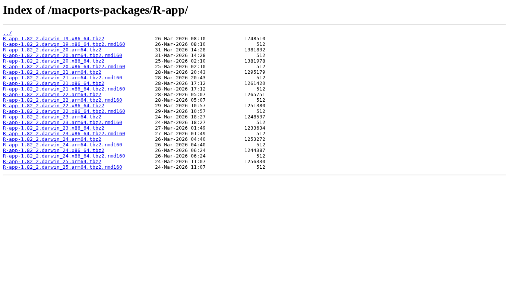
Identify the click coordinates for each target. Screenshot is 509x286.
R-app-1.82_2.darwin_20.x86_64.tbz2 (53, 61)
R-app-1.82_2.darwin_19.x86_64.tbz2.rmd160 (64, 44)
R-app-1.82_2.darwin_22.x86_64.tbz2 (53, 105)
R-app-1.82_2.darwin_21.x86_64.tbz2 (53, 83)
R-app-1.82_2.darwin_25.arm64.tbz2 (52, 161)
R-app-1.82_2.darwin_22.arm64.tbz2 (52, 94)
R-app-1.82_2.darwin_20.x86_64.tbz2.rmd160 (64, 66)
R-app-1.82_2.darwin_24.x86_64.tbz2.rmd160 (64, 156)
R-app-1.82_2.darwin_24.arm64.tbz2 (52, 139)
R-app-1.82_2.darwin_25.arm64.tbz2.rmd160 (62, 167)
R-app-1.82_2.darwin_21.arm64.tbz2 (52, 72)
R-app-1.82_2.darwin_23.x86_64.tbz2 (53, 128)
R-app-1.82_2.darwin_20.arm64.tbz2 (52, 50)
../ (7, 33)
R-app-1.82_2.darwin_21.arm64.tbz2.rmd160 (62, 77)
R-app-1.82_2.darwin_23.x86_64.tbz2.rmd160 (64, 133)
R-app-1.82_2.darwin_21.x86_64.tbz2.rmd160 (64, 89)
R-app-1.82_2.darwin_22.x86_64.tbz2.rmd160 (64, 111)
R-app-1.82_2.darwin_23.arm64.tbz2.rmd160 (62, 122)
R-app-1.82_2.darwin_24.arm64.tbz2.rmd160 (62, 144)
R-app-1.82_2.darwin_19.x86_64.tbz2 (53, 38)
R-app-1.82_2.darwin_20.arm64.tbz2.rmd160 (62, 55)
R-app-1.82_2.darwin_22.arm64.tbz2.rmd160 (62, 100)
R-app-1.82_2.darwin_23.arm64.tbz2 (52, 117)
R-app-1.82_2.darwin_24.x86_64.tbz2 (53, 150)
